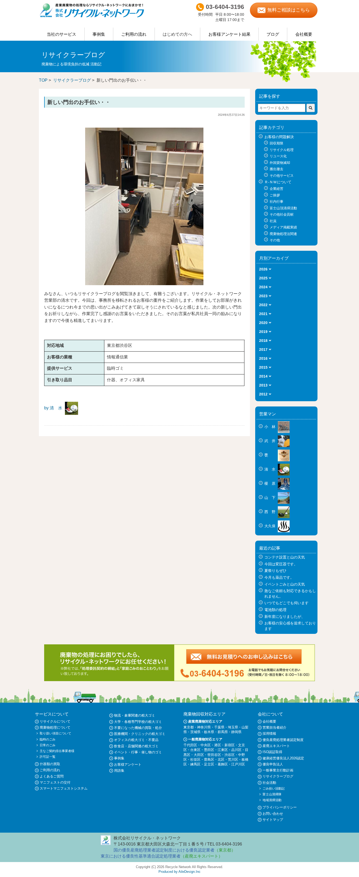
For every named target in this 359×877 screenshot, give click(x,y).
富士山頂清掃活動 (283, 208)
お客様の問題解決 (279, 137)
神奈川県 (204, 727)
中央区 (206, 745)
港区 (217, 745)
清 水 (270, 469)
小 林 (270, 427)
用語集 (119, 770)
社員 (273, 221)
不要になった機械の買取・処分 (138, 728)
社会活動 (269, 783)
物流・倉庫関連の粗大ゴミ (134, 715)
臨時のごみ (47, 739)
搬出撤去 (276, 169)
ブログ (272, 34)
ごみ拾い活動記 (274, 788)
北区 (221, 759)
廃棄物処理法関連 (283, 234)
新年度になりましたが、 (284, 616)
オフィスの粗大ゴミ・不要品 (136, 740)
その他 (275, 240)
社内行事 (276, 201)
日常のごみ (47, 745)
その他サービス (282, 176)
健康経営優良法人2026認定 (283, 758)
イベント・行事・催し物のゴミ (138, 752)
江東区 (223, 750)
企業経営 (276, 189)
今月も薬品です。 (279, 577)
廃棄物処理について (55, 727)
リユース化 (278, 156)
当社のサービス (61, 34)
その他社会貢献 (282, 214)
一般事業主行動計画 (278, 770)
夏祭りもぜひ (275, 570)
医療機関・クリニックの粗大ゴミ (139, 734)
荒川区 (233, 759)
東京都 (188, 727)
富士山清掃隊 (272, 794)
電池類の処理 (275, 610)
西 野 (270, 512)
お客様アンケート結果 (229, 34)
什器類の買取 (50, 764)
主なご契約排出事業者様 (57, 751)
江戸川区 (238, 764)
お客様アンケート (127, 764)
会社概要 (303, 34)
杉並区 (195, 759)
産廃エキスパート (276, 746)
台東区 (195, 750)
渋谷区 (229, 755)
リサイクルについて (55, 721)
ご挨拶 (275, 195)
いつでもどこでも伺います (286, 603)
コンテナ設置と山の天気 (284, 557)
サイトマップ (273, 820)
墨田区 (209, 750)
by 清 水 (53, 408)
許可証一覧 (47, 757)
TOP (43, 80)
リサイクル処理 (282, 150)
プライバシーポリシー (280, 807)
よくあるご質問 (52, 776)
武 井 (270, 441)
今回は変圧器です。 (281, 564)
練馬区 (195, 764)
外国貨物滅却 (280, 163)
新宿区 (229, 745)
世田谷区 (214, 755)
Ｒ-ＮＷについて (277, 182)
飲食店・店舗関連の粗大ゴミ (136, 746)
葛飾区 (223, 764)
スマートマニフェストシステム (64, 788)
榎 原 (270, 483)
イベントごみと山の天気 (284, 584)
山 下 (270, 497)
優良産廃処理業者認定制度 (283, 740)
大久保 (270, 526)
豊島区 (209, 759)
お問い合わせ (273, 814)
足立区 (209, 764)
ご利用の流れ (133, 34)
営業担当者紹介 (274, 727)
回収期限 (276, 143)
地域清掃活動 (272, 800)
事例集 (99, 34)
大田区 (199, 755)
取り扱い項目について (55, 733)
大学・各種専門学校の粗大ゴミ (138, 722)
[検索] (310, 108)
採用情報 (269, 733)
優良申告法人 (273, 764)
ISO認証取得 (272, 752)
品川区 (236, 750)
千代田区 (190, 745)
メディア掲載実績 (283, 227)
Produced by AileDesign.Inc (179, 872)
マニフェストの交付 (55, 782)
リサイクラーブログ (72, 80)
